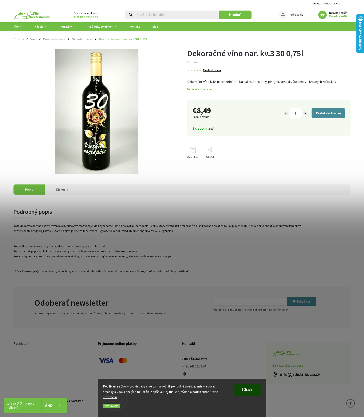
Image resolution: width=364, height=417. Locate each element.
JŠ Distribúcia (184, 374)
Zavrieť (337, 165)
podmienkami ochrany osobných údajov (268, 310)
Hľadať (235, 14)
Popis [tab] (29, 189)
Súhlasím (247, 389)
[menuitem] (20, 26)
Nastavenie (111, 406)
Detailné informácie (199, 89)
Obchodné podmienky (326, 3)
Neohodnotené (212, 70)
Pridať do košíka (328, 113)
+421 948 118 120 (194, 366)
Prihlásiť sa (301, 301)
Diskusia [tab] (62, 189)
